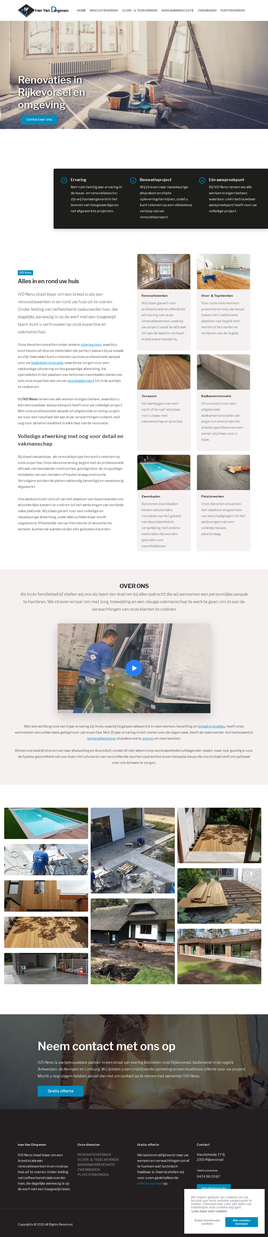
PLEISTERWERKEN (233, 10)
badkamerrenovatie (47, 363)
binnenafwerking (101, 738)
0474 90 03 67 (208, 1177)
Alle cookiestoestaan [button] (241, 1222)
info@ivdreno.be (213, 1188)
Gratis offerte (60, 1091)
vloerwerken (91, 345)
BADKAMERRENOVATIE (178, 10)
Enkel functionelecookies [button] (207, 1222)
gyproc (148, 738)
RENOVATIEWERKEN (104, 10)
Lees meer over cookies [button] (209, 1211)
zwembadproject (80, 381)
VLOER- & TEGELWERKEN (139, 10)
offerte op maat (149, 1183)
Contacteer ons (39, 119)
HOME (81, 10)
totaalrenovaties (211, 726)
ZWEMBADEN (207, 10)
